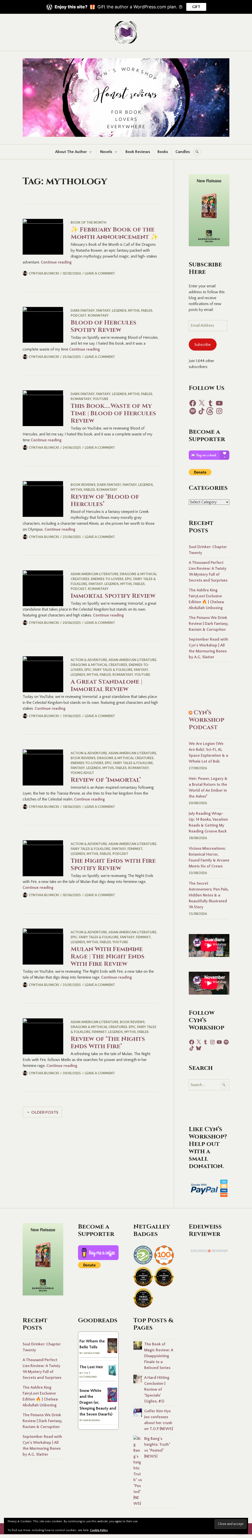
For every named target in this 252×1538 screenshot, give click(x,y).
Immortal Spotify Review (113, 596)
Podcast (78, 315)
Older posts (44, 1112)
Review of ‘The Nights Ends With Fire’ (108, 1042)
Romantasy (98, 315)
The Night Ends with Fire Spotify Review (113, 864)
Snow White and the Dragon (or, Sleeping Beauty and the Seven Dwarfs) (97, 1402)
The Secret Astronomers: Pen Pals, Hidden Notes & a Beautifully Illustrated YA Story (209, 895)
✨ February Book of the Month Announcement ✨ (114, 233)
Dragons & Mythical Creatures (99, 665)
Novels (106, 152)
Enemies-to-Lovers (107, 579)
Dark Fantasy (83, 310)
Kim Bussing (91, 1420)
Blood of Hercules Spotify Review (103, 326)
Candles (182, 152)
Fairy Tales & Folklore (112, 670)
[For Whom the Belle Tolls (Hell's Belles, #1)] (112, 1352)
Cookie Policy (99, 1530)
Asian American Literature (94, 574)
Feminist (134, 849)
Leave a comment (100, 273)
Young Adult (82, 773)
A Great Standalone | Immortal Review (106, 685)
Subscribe (202, 344)
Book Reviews (138, 152)
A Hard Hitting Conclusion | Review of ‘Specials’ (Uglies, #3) (156, 1389)
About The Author (71, 152)
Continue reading (56, 262)
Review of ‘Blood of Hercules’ (105, 500)
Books (163, 152)
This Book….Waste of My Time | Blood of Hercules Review (113, 413)
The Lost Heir (91, 1367)
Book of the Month (88, 222)
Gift (196, 7)
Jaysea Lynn (91, 1353)
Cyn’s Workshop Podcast (206, 719)
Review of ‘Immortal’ (106, 780)
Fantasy (103, 310)
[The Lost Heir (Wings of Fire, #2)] (112, 1375)
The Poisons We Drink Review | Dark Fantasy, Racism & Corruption (208, 623)
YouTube (100, 399)
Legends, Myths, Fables (132, 310)
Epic (128, 579)
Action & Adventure (89, 660)
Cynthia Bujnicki (44, 273)
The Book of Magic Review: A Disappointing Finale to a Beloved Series (158, 1356)
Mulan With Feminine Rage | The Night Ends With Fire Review (107, 956)
